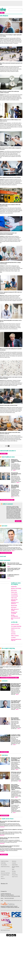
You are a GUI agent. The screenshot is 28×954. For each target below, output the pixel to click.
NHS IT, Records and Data (15, 619)
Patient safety (14, 592)
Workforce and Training (16, 588)
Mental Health (14, 605)
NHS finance (13, 607)
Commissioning (14, 595)
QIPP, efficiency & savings (15, 610)
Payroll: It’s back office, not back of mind (8, 405)
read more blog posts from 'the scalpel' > (9, 677)
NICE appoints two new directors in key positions (10, 177)
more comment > (4, 752)
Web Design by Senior (5, 930)
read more (2, 826)
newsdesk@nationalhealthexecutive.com (12, 900)
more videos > (4, 453)
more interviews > (4, 815)
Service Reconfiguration (14, 616)
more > (14, 470)
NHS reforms (14, 590)
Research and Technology (14, 613)
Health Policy (14, 586)
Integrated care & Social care (15, 603)
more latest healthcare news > (7, 499)
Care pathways (14, 594)
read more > (18, 521)
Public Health (14, 597)
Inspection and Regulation (14, 600)
